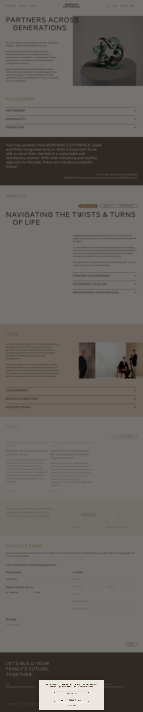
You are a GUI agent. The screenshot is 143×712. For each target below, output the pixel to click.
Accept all (71, 694)
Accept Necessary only (71, 700)
